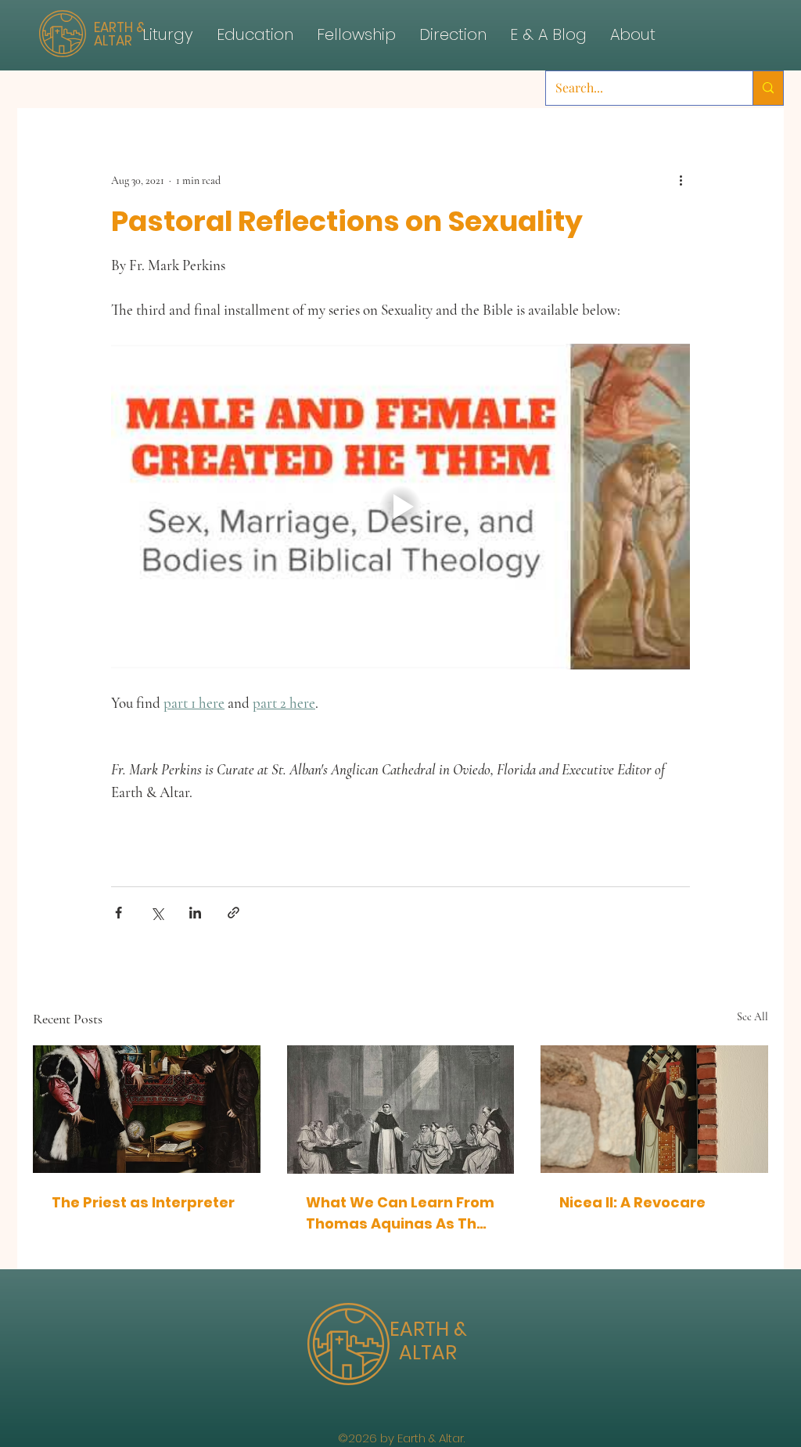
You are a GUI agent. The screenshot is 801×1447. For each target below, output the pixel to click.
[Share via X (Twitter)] (156, 912)
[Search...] (768, 88)
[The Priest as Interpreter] (146, 1109)
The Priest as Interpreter (143, 1202)
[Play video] (400, 506)
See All (752, 1016)
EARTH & (428, 1329)
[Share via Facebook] (118, 912)
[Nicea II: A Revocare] (654, 1109)
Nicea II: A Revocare (632, 1202)
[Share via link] (233, 912)
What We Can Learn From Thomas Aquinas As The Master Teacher (400, 1213)
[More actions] (680, 180)
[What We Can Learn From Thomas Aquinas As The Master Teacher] (401, 1109)
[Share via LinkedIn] (195, 912)
